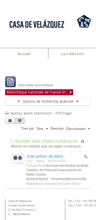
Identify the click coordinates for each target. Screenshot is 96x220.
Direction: (57, 128)
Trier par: (28, 128)
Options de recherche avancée (48, 101)
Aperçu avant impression (30, 113)
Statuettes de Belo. (45, 156)
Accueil (24, 53)
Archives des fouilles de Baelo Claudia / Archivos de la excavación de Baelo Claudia (57, 170)
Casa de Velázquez (20, 201)
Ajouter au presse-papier (85, 156)
